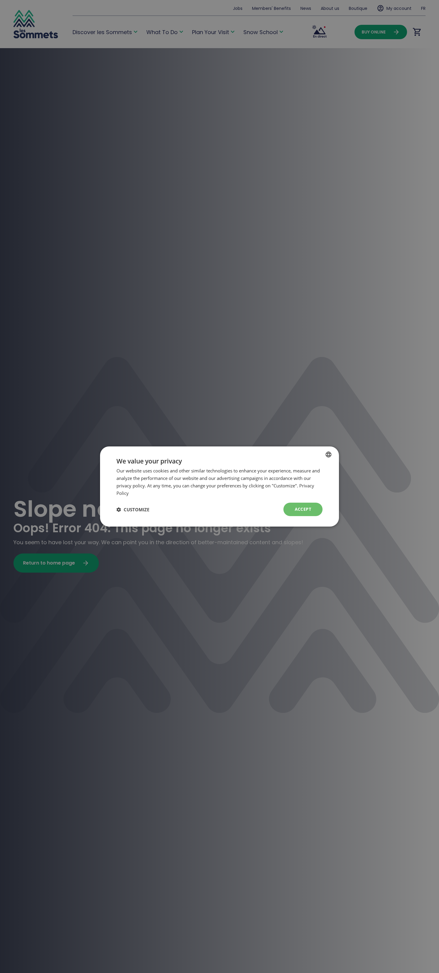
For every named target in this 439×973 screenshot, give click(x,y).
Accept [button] (303, 509)
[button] (132, 509)
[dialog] (219, 486)
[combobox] (328, 454)
